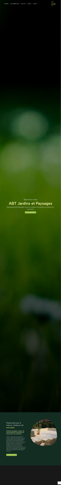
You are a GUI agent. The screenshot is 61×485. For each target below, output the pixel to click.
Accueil (6, 3)
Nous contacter (30, 212)
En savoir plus (11, 454)
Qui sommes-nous (14, 3)
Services (23, 3)
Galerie (29, 3)
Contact (35, 3)
